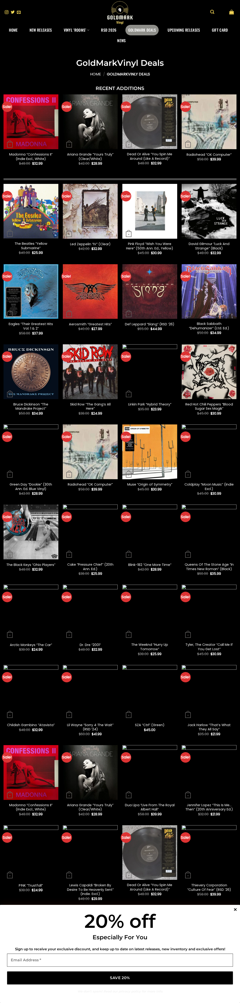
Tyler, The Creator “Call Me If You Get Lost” (209, 647)
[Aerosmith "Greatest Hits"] (90, 291)
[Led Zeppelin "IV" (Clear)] (90, 211)
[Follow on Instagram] (6, 12)
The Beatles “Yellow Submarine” (31, 245)
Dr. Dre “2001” (90, 645)
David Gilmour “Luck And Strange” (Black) (209, 246)
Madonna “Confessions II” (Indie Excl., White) (30, 156)
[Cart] (231, 12)
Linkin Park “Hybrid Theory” (149, 404)
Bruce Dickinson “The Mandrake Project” (30, 406)
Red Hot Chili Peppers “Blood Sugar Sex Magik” (209, 406)
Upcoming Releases (184, 30)
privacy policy (130, 991)
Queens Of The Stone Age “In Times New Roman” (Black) (209, 566)
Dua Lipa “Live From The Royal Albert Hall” (150, 807)
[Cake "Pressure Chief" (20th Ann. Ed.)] (90, 532)
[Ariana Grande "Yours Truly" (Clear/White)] (90, 121)
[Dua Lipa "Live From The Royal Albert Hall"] (149, 772)
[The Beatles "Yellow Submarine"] (31, 211)
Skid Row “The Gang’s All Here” (90, 406)
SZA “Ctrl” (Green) (150, 725)
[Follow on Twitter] (13, 12)
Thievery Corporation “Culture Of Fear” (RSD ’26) (209, 887)
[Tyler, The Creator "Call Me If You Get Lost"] (209, 612)
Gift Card (220, 30)
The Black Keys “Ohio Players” (30, 565)
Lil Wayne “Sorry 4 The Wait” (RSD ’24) (90, 727)
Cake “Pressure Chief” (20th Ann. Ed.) (90, 566)
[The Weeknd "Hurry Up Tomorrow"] (149, 612)
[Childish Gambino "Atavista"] (31, 692)
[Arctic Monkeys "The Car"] (31, 612)
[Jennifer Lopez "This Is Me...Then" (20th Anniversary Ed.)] (209, 772)
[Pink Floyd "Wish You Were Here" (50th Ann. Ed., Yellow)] (149, 211)
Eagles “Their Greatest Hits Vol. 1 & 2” (31, 326)
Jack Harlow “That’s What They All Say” (209, 727)
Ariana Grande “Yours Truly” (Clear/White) (90, 156)
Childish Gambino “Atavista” (31, 725)
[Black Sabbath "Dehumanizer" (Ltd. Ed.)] (209, 291)
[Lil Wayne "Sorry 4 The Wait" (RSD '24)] (90, 692)
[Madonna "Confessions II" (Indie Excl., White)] (31, 121)
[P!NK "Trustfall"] (31, 852)
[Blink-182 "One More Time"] (149, 532)
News (121, 40)
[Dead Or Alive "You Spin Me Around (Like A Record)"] (149, 121)
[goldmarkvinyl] (120, 12)
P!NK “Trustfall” (31, 885)
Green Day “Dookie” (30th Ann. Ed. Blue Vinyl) (31, 486)
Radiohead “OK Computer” (209, 154)
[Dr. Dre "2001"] (90, 612)
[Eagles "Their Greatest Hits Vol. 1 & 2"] (31, 291)
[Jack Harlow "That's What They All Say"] (209, 692)
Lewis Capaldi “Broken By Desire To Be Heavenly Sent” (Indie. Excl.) (90, 889)
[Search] (212, 12)
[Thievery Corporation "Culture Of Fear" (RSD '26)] (209, 852)
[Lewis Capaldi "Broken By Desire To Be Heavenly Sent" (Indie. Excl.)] (90, 852)
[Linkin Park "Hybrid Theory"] (149, 371)
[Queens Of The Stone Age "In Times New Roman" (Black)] (209, 532)
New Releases (41, 30)
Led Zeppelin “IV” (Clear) (90, 244)
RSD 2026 (108, 30)
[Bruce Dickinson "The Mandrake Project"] (31, 371)
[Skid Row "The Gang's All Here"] (90, 371)
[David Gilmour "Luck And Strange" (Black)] (209, 211)
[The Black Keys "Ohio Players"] (31, 532)
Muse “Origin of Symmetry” (149, 484)
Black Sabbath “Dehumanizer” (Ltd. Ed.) (209, 326)
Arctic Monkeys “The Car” (31, 645)
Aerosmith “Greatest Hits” (90, 324)
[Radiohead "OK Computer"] (209, 121)
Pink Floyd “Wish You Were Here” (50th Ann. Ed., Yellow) (149, 246)
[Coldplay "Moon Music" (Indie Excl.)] (209, 451)
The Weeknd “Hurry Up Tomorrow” (149, 647)
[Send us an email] (19, 12)
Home (13, 30)
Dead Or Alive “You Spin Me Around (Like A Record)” (149, 156)
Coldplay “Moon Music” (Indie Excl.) (209, 486)
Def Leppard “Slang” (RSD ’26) (149, 324)
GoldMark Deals (142, 30)
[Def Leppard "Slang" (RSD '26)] (149, 291)
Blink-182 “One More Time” (149, 565)
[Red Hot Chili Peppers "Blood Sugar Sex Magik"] (209, 371)
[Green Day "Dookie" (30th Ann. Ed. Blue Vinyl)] (31, 451)
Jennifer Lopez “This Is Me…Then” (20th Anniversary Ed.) (209, 807)
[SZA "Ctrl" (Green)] (149, 692)
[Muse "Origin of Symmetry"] (149, 451)
